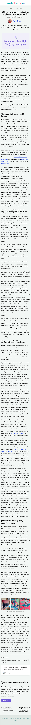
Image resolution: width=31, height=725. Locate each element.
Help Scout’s (14, 433)
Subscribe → (6, 700)
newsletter (21, 433)
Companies (16, 718)
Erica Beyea (17, 21)
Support (15, 720)
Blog (27, 718)
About (3, 718)
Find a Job (9, 718)
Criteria (22, 718)
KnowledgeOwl (5, 164)
